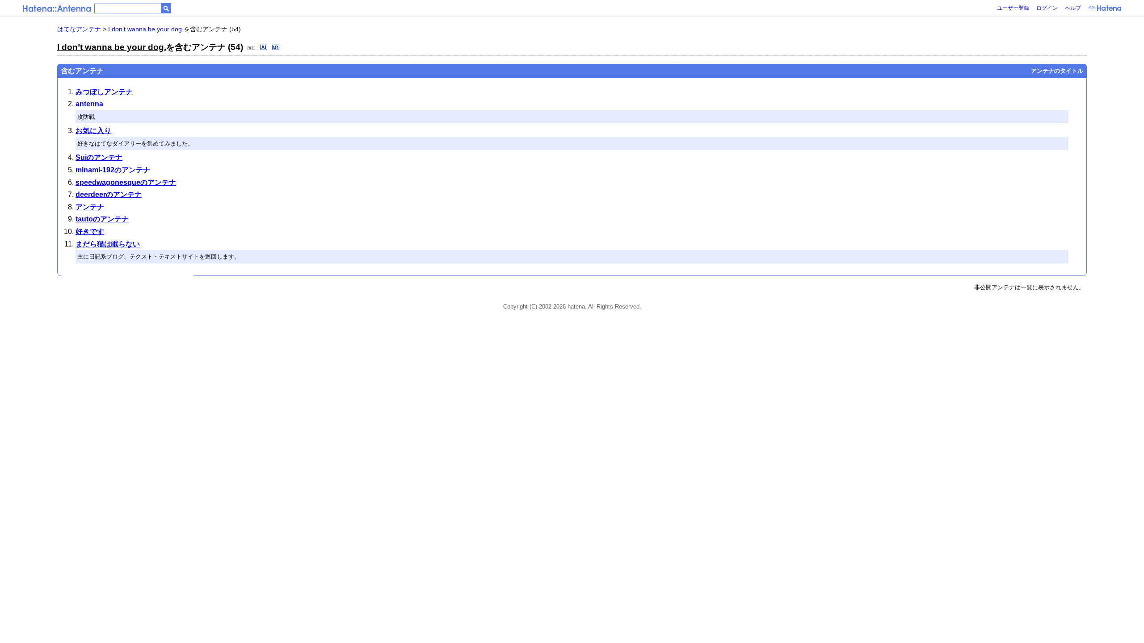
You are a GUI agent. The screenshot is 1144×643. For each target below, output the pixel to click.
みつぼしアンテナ (104, 92)
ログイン (1047, 8)
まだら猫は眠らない (108, 244)
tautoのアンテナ (102, 219)
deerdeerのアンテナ (109, 194)
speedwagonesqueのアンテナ (126, 182)
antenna (89, 104)
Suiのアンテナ (99, 157)
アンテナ (90, 207)
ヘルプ (1073, 8)
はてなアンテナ (79, 29)
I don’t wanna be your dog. (146, 29)
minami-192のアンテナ (113, 170)
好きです (90, 231)
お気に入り (93, 130)
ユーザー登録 (1013, 8)
